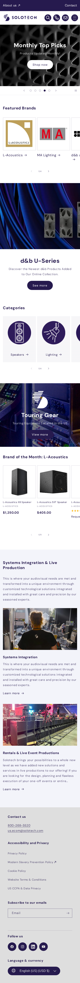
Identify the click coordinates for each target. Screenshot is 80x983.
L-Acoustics (13, 155)
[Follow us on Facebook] (12, 946)
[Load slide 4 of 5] (44, 90)
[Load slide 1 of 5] (30, 90)
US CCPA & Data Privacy (24, 888)
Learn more (11, 693)
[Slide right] (48, 171)
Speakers (17, 355)
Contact (71, 5)
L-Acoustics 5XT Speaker (52, 502)
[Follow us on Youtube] (43, 946)
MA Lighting (46, 155)
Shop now (40, 65)
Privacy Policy (17, 853)
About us (10, 5)
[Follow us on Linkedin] (33, 946)
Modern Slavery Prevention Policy (30, 862)
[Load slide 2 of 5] (35, 90)
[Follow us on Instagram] (22, 946)
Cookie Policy (17, 871)
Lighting (52, 355)
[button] (74, 17)
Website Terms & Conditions (27, 879)
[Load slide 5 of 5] (49, 90)
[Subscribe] (67, 913)
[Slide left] (31, 171)
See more (40, 285)
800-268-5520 (19, 825)
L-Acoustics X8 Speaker (17, 502)
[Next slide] (56, 90)
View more (40, 435)
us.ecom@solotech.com (25, 831)
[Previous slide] (24, 90)
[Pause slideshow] (75, 90)
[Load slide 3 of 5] (40, 90)
